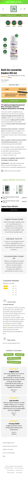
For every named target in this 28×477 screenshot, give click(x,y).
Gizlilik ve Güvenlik (8, 449)
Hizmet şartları (19, 470)
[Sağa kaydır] (17, 66)
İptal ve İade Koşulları (9, 453)
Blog (4, 456)
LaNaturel (11, 466)
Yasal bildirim (19, 472)
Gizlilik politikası (10, 470)
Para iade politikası (19, 468)
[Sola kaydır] (10, 66)
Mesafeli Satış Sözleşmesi (10, 446)
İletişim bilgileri (10, 472)
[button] (3, 9)
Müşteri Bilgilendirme (8, 442)
